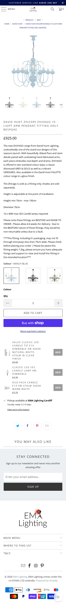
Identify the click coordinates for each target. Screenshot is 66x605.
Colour (7, 289)
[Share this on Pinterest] (37, 426)
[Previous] (6, 62)
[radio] (11, 275)
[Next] (60, 62)
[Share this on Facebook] (28, 426)
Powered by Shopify (47, 580)
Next (39, 20)
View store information (18, 409)
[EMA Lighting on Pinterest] (42, 565)
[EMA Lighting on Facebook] (29, 565)
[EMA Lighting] (33, 9)
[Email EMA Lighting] (23, 565)
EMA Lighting (20, 576)
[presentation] (6, 276)
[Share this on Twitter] (18, 426)
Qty (5, 296)
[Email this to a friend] (47, 426)
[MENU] (2, 9)
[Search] (52, 9)
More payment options (33, 331)
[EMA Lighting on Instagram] (36, 565)
